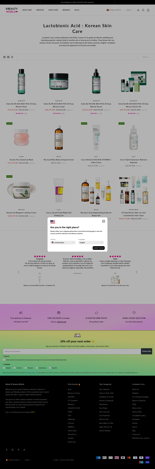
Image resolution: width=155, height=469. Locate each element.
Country (52, 239)
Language (81, 239)
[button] (103, 221)
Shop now (98, 248)
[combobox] (58, 242)
